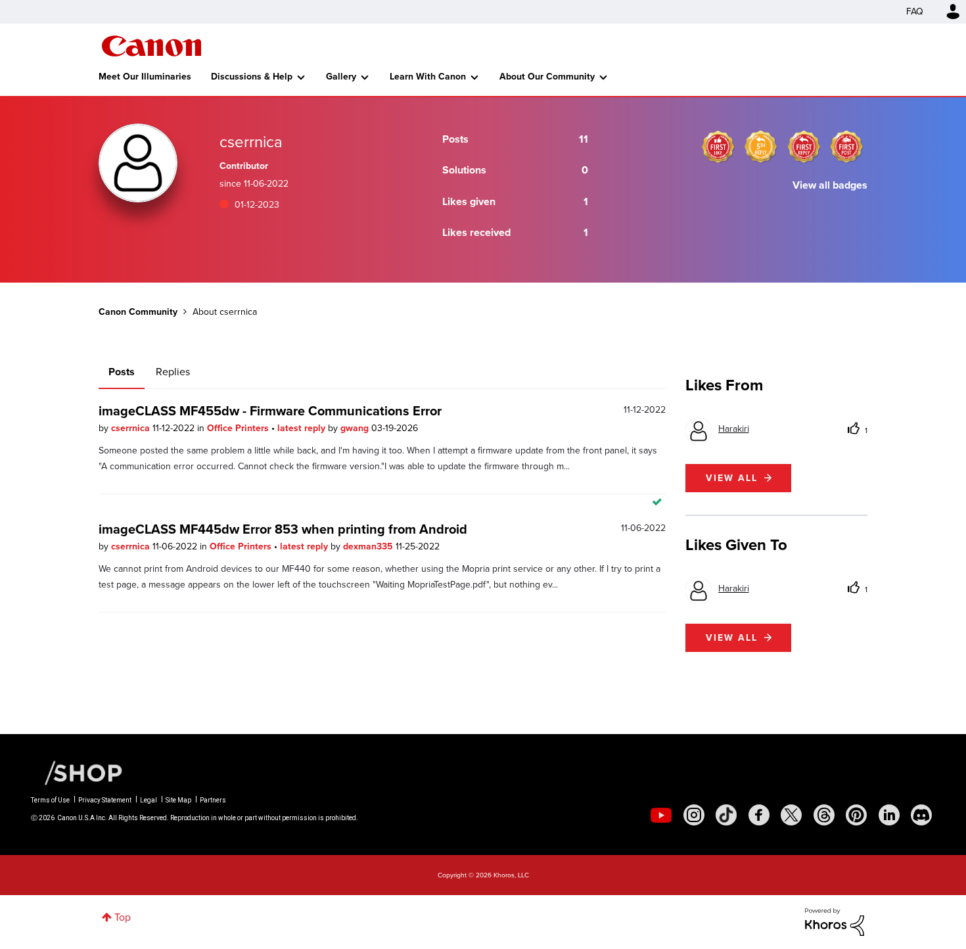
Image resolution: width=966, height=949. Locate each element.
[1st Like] (718, 146)
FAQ (914, 11)
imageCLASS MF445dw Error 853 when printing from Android (283, 529)
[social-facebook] (759, 814)
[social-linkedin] (889, 814)
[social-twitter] (791, 814)
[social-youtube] (661, 814)
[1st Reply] (803, 146)
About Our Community (547, 76)
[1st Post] (846, 146)
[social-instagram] (693, 814)
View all (732, 478)
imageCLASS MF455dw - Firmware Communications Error (270, 411)
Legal (148, 800)
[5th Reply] (761, 146)
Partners (213, 800)
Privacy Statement (104, 800)
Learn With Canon (428, 76)
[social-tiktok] (726, 814)
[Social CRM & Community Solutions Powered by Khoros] (834, 921)
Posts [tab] (121, 371)
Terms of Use (50, 800)
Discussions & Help (251, 76)
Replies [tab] (173, 371)
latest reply (302, 428)
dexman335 (369, 546)
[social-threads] (824, 814)
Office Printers (239, 428)
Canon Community (151, 46)
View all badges (830, 185)
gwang (355, 428)
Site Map (178, 800)
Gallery (341, 76)
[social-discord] (921, 814)
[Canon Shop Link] (77, 772)
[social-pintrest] (856, 814)
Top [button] (122, 917)
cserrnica (131, 428)
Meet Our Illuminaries (145, 76)
